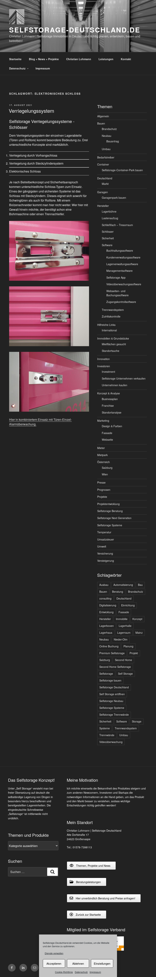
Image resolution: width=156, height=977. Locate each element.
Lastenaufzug (110, 218)
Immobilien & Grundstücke (113, 338)
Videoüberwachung (111, 742)
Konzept (137, 619)
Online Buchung (109, 646)
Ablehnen (78, 963)
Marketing (103, 420)
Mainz (139, 632)
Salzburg (107, 468)
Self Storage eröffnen (112, 694)
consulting (105, 598)
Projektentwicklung (108, 504)
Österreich (103, 462)
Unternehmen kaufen (114, 385)
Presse (101, 482)
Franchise (108, 405)
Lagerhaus (105, 632)
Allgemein (103, 116)
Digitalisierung (107, 605)
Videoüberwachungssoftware (123, 284)
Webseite (107, 439)
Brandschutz (109, 129)
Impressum (95, 972)
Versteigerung (105, 561)
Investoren (103, 366)
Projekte (102, 497)
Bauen (101, 123)
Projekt (134, 653)
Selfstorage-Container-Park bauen (122, 170)
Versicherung (105, 553)
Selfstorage (106, 673)
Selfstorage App (116, 277)
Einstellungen (102, 963)
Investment (108, 371)
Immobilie (121, 619)
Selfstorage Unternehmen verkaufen (124, 378)
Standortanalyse (111, 412)
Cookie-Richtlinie (64, 972)
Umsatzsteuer (105, 539)
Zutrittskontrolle (111, 316)
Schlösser (108, 231)
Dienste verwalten (54, 953)
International (109, 330)
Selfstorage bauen (110, 680)
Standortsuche (110, 351)
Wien (105, 474)
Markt (105, 184)
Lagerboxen (106, 626)
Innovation (103, 359)
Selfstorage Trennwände (114, 714)
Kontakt (126, 59)
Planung (128, 646)
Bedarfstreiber (105, 157)
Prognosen (103, 490)
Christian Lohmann (78, 59)
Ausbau (103, 585)
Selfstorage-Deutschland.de (74, 30)
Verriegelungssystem (31, 110)
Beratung (117, 591)
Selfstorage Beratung (110, 511)
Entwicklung (106, 612)
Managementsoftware (119, 271)
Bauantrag (112, 141)
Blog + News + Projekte (44, 59)
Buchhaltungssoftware (119, 250)
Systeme (104, 728)
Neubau (106, 136)
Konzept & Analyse (108, 393)
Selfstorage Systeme (109, 525)
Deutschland (104, 178)
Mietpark (102, 455)
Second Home (123, 660)
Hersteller (103, 206)
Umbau (106, 149)
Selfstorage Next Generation (114, 518)
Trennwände (106, 735)
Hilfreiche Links (106, 325)
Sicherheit (108, 238)
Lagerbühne (109, 211)
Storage (136, 721)
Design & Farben (112, 426)
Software (107, 245)
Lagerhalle (125, 626)
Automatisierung (123, 585)
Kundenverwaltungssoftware (123, 257)
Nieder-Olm (120, 639)
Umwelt (101, 546)
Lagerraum (124, 632)
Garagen (102, 192)
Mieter (101, 448)
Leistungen (106, 59)
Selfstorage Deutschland (114, 687)
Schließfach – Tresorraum (117, 225)
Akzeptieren (53, 963)
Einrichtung (128, 605)
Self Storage (125, 673)
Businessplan (110, 399)
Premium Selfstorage (112, 653)
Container (103, 164)
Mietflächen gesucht (114, 344)
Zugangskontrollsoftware (121, 302)
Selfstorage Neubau (111, 701)
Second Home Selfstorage (115, 667)
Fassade (107, 433)
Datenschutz (81, 972)
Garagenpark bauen (114, 197)
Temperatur (104, 532)
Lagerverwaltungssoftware (122, 264)
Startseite (15, 59)
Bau (140, 585)
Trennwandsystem (113, 310)
